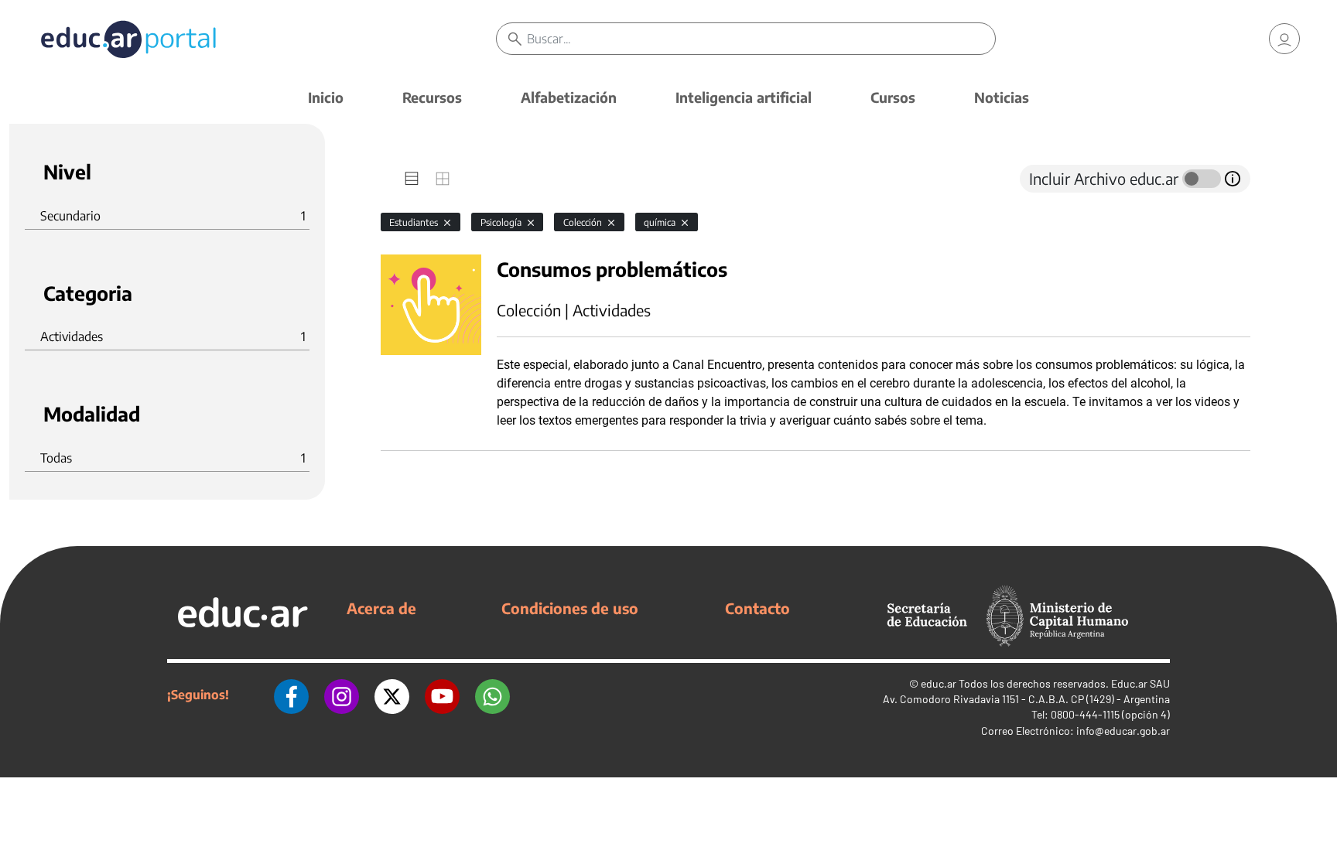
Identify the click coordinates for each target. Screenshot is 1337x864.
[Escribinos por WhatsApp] (492, 694)
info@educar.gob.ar (1123, 730)
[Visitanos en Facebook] (291, 694)
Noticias (1001, 97)
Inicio (326, 97)
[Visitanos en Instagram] (341, 694)
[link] (1284, 38)
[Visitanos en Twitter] (391, 694)
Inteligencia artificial (743, 97)
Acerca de (381, 608)
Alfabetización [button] (569, 97)
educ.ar (938, 683)
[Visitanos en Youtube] (442, 694)
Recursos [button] (432, 97)
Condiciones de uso (569, 608)
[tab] (411, 178)
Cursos (892, 97)
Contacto (757, 608)
